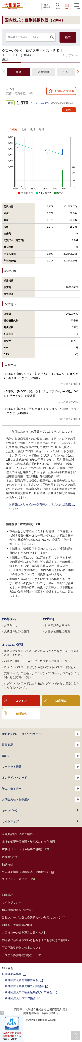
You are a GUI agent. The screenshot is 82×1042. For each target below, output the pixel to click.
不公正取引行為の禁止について (21, 947)
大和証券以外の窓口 (16, 631)
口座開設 (60, 700)
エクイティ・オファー (16, 879)
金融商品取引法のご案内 (17, 834)
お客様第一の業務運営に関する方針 (24, 932)
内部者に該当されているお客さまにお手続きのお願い (35, 940)
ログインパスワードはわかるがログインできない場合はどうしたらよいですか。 (41, 685)
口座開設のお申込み (57, 625)
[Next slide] (78, 72)
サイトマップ (10, 821)
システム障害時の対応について (21, 955)
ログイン (21, 700)
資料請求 (21, 713)
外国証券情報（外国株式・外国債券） (25, 871)
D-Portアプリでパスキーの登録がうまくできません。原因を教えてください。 (41, 653)
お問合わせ (9, 619)
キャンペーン (10, 810)
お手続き (49, 619)
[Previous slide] (4, 72)
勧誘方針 (7, 864)
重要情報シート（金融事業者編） (23, 849)
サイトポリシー (11, 902)
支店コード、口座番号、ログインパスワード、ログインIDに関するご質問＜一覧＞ (41, 675)
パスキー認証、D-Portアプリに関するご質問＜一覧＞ (37, 661)
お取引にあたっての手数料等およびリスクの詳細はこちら (42, 506)
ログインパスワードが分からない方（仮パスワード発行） (40, 667)
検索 (68, 37)
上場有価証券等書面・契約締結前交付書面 (28, 841)
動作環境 (7, 894)
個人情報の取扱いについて (18, 909)
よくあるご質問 (12, 644)
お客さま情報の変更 (57, 631)
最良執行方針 (10, 857)
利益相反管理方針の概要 (17, 925)
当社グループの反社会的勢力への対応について (31, 917)
